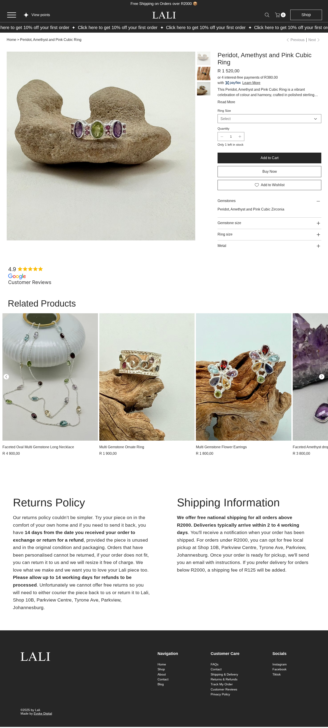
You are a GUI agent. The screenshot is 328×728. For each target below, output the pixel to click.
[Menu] (11, 15)
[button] (281, 15)
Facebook (279, 669)
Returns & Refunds (224, 679)
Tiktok (276, 674)
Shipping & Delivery (224, 674)
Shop (161, 669)
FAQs (214, 664)
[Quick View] (50, 377)
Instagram (279, 664)
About (162, 674)
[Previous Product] (6, 376)
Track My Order (222, 684)
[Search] (267, 15)
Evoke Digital (43, 713)
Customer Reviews (224, 689)
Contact (163, 679)
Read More (226, 102)
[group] (164, 385)
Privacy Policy (220, 694)
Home (162, 664)
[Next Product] (321, 376)
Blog (161, 684)
